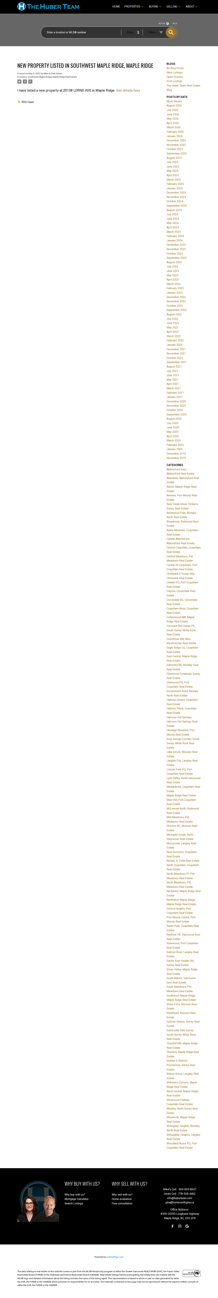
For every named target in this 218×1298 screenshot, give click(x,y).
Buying (153, 6)
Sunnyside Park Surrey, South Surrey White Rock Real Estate (181, 1035)
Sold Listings (174, 81)
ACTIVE (162, 23)
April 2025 (173, 175)
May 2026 (172, 118)
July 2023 (172, 266)
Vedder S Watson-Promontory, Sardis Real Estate (181, 1065)
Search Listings (74, 1203)
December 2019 (176, 453)
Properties (132, 6)
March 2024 (174, 231)
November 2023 (176, 249)
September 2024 (177, 205)
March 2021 (174, 388)
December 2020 (176, 401)
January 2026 (175, 136)
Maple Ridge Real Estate (181, 795)
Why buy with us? (75, 1194)
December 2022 (176, 297)
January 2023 (175, 292)
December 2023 (176, 244)
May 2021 (172, 379)
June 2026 (173, 114)
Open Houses (175, 77)
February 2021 (175, 392)
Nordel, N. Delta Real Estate (183, 860)
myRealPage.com (115, 1257)
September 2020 (177, 414)
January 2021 (175, 397)
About (190, 6)
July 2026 (172, 110)
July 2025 (172, 162)
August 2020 (174, 418)
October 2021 (175, 358)
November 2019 (176, 458)
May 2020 (172, 431)
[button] (172, 1226)
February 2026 (175, 131)
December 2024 (176, 192)
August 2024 (174, 210)
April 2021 (173, 384)
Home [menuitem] (116, 6)
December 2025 (176, 140)
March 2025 (174, 179)
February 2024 (175, 236)
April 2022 (173, 331)
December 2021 (176, 349)
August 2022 (174, 314)
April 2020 (173, 436)
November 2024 (176, 197)
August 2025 (174, 158)
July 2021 (172, 371)
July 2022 (172, 318)
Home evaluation (122, 1199)
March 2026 (174, 127)
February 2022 (175, 340)
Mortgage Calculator (77, 1199)
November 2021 (176, 353)
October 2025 (175, 149)
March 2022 (174, 336)
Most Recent (174, 101)
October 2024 (175, 201)
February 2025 (175, 184)
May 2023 (172, 275)
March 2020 (174, 440)
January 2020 (175, 449)
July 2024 (172, 214)
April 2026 (173, 123)
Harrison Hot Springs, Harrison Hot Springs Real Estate (182, 722)
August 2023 (174, 262)
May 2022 (172, 327)
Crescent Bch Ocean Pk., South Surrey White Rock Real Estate (181, 630)
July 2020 (172, 423)
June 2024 (173, 218)
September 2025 (177, 153)
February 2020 (175, 445)
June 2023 (173, 271)
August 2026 (174, 105)
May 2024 (172, 223)
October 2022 (175, 305)
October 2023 (175, 253)
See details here (128, 90)
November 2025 (176, 144)
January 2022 (175, 344)
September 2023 (177, 257)
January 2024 (175, 240)
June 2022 (173, 323)
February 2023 (175, 288)
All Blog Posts (175, 68)
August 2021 (174, 366)
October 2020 (175, 410)
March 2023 (174, 284)
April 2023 (173, 279)
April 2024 (173, 227)
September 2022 (177, 310)
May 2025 (172, 170)
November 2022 (176, 301)
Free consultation (122, 1203)
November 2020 (176, 405)
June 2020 (173, 427)
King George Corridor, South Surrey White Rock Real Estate (183, 743)
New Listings (174, 72)
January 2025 (175, 188)
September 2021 (177, 362)
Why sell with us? (122, 1194)
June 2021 (173, 375)
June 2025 (173, 166)
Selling (172, 6)
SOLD (175, 23)
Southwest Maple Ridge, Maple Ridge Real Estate (52, 77)
